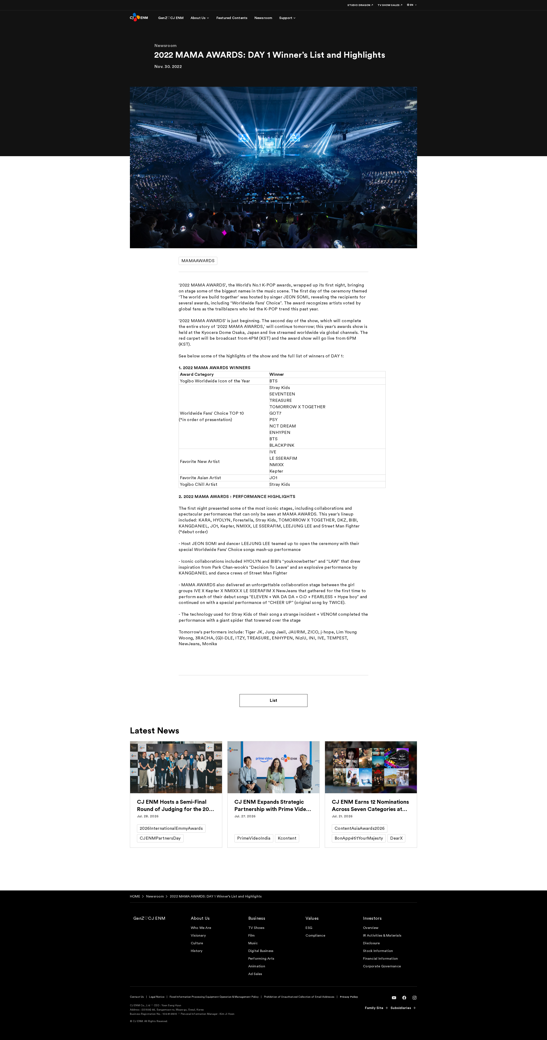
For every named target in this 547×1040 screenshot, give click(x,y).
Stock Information (378, 951)
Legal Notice (156, 997)
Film (251, 935)
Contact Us (137, 997)
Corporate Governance (382, 966)
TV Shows (256, 928)
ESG (309, 928)
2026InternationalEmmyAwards (171, 828)
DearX (396, 838)
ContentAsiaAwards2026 (360, 828)
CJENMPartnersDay (160, 838)
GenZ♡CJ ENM (149, 918)
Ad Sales (255, 974)
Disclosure (371, 943)
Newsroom (155, 896)
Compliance (315, 935)
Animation (256, 966)
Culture (197, 943)
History (197, 951)
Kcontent (287, 838)
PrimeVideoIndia (254, 838)
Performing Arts (261, 958)
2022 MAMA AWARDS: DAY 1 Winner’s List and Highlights (216, 896)
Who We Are (201, 928)
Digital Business (261, 951)
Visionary (198, 935)
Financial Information (380, 958)
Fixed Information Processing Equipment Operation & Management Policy (214, 997)
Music (253, 943)
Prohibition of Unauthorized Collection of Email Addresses (299, 997)
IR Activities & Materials (382, 935)
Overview (370, 928)
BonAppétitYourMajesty (359, 838)
